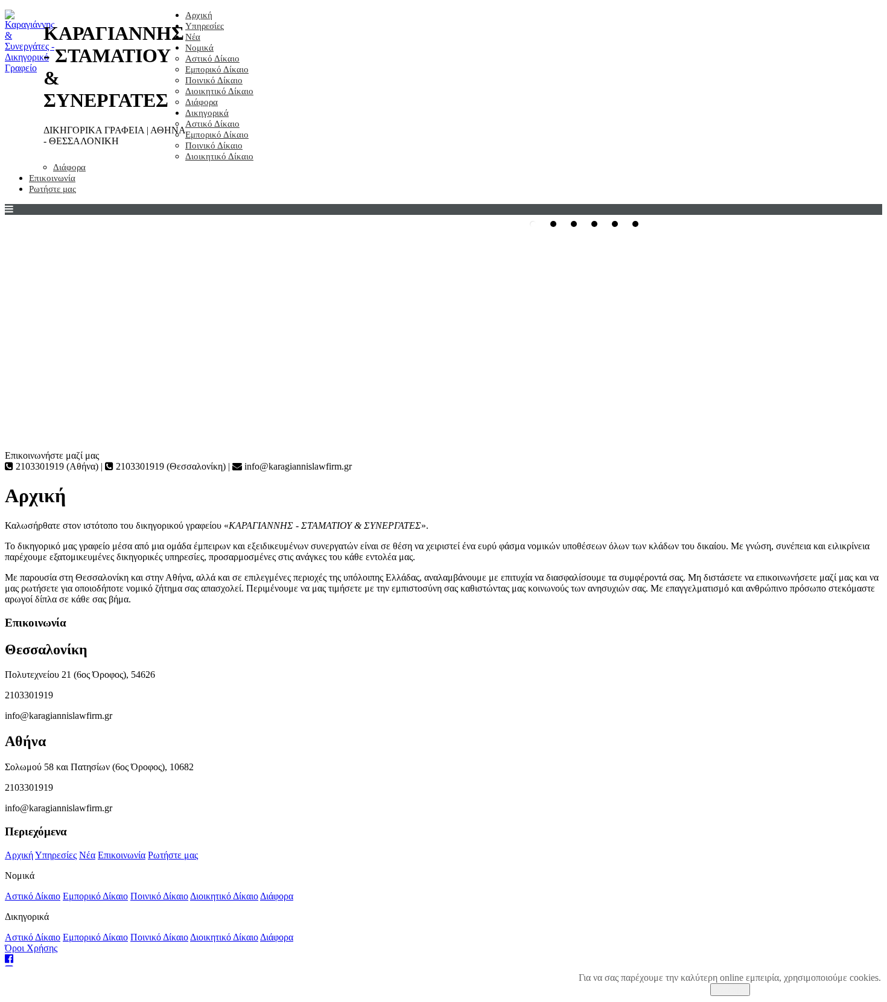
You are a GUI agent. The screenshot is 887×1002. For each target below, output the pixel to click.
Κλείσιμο (730, 989)
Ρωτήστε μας (52, 189)
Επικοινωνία (52, 178)
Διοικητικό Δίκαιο (219, 91)
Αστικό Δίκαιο (212, 58)
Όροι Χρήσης (31, 948)
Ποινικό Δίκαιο (214, 80)
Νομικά (199, 48)
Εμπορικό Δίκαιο (217, 69)
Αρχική (198, 15)
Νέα (192, 37)
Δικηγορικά (207, 113)
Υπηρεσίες (204, 26)
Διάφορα (201, 102)
